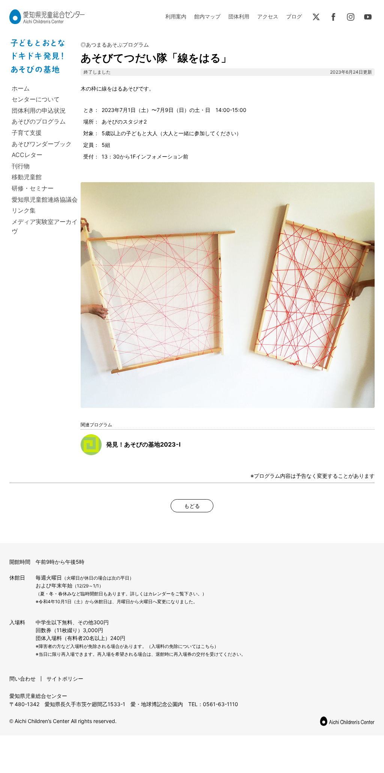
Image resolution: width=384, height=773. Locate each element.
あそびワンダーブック (42, 144)
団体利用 (238, 16)
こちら (207, 646)
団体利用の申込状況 (39, 110)
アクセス (267, 16)
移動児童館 (27, 177)
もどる (192, 506)
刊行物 (21, 166)
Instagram (350, 17)
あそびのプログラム (39, 121)
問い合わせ (22, 678)
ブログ (294, 16)
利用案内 (175, 16)
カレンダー (159, 593)
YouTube (368, 17)
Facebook (333, 17)
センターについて (36, 99)
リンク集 (24, 210)
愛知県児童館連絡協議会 (45, 199)
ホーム (21, 88)
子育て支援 (27, 132)
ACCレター (27, 155)
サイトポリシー (64, 678)
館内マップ (207, 16)
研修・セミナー (33, 188)
